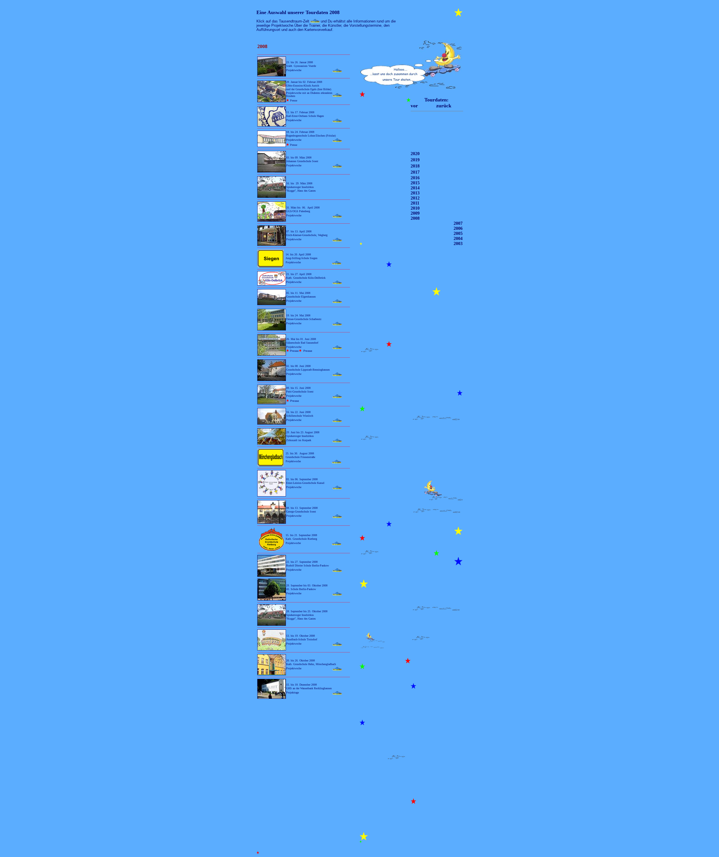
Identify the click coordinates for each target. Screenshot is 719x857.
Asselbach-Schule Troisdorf (302, 639)
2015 (415, 182)
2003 (458, 243)
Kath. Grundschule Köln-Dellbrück (306, 277)
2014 (415, 187)
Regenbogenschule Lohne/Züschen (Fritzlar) (311, 135)
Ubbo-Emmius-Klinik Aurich (302, 85)
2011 (415, 203)
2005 (458, 233)
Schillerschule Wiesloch (299, 415)
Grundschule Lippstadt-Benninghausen (308, 369)
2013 (415, 193)
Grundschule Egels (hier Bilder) (313, 89)
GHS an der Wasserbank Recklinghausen (309, 688)
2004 (458, 238)
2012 (415, 198)
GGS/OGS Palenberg (298, 211)
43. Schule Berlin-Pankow (301, 589)
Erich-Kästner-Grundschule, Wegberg (306, 235)
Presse (293, 100)
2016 (415, 177)
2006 (458, 228)
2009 (415, 213)
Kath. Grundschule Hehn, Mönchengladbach (311, 664)
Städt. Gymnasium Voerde (301, 65)
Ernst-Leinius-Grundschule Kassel (305, 482)
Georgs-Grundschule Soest (301, 511)
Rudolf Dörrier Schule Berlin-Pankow (307, 565)
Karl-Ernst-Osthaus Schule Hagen (305, 115)
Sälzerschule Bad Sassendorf (302, 342)
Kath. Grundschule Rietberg (301, 538)
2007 (458, 223)
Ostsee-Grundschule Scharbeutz (303, 319)
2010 (415, 208)
